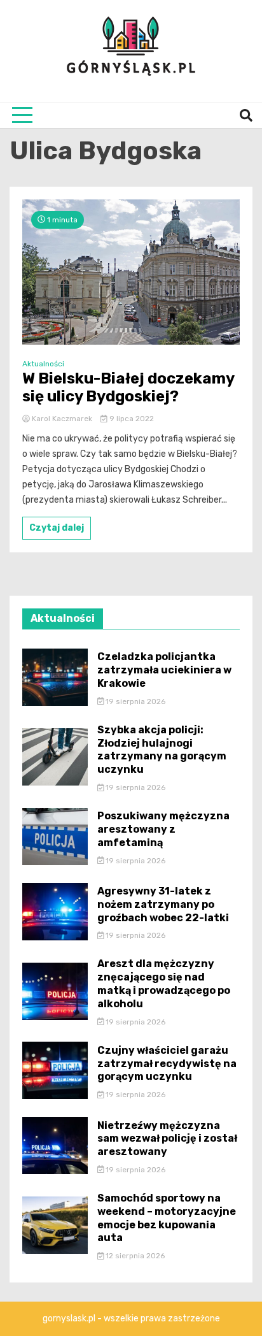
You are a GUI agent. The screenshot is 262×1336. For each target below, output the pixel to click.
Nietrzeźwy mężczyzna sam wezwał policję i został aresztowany (167, 1138)
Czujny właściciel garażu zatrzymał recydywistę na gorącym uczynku (167, 1063)
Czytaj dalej (56, 527)
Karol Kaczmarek (62, 418)
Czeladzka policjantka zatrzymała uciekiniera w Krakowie (164, 669)
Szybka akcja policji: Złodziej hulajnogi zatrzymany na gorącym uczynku (161, 749)
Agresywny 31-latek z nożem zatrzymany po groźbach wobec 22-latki (163, 904)
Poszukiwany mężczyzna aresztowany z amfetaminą (163, 829)
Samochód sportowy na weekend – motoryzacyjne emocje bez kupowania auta (166, 1218)
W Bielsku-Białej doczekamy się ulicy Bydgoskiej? (128, 388)
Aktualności (43, 363)
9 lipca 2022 (130, 418)
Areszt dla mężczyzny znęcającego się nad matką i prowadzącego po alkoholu (163, 983)
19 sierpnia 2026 (134, 701)
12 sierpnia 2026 (134, 1255)
